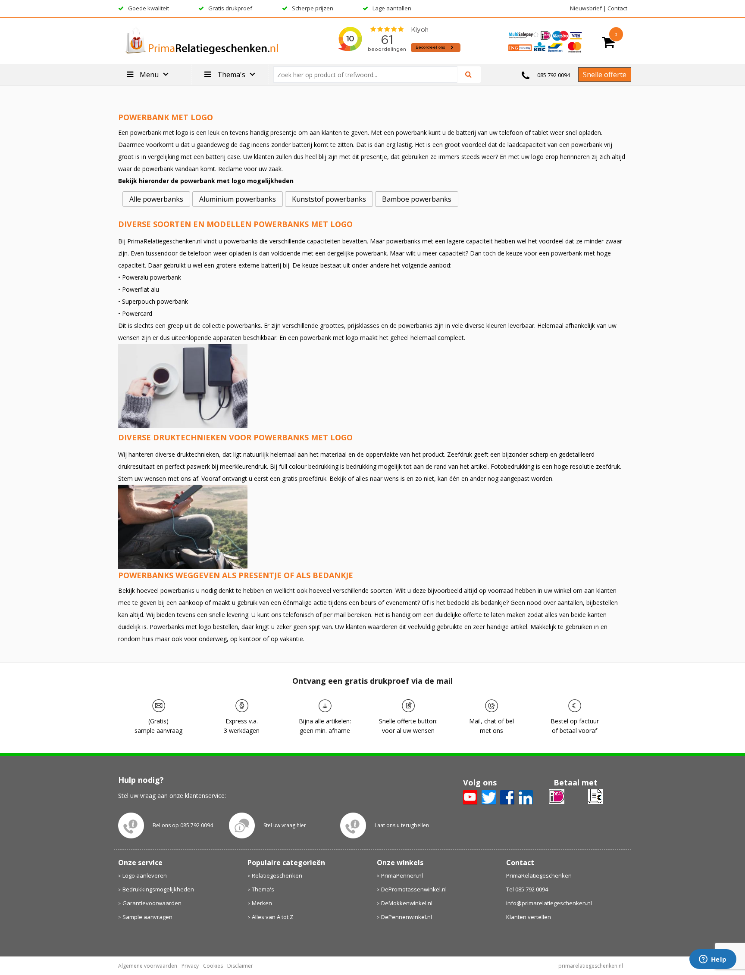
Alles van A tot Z (272, 917)
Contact (617, 8)
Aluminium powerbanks (237, 199)
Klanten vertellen (528, 917)
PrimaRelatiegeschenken (539, 875)
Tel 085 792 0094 (527, 889)
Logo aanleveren (144, 875)
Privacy (190, 965)
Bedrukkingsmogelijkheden (158, 889)
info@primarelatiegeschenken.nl (549, 903)
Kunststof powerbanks (329, 199)
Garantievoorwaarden (152, 903)
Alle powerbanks (156, 199)
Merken (262, 903)
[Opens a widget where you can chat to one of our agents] (712, 960)
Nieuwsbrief (586, 8)
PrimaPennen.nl (402, 875)
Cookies (213, 965)
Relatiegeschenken (277, 875)
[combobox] (368, 74)
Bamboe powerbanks (416, 199)
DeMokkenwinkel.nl (406, 903)
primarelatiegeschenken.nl (590, 965)
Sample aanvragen (147, 917)
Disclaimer (240, 965)
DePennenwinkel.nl (406, 917)
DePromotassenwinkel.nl (414, 889)
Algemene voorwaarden (147, 965)
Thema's (263, 889)
